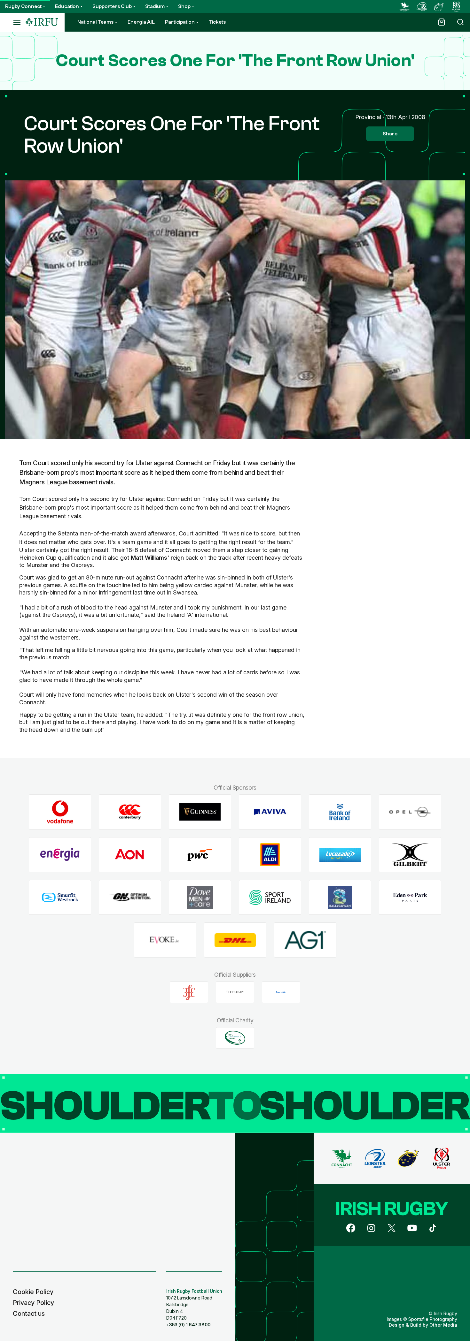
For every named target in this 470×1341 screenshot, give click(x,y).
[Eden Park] (410, 897)
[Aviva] (270, 812)
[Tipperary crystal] (235, 992)
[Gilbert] (410, 855)
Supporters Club (112, 6)
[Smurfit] (60, 897)
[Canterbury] (130, 812)
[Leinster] (421, 6)
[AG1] (305, 940)
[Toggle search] (460, 22)
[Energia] (60, 855)
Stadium (155, 6)
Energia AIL (141, 22)
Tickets (217, 22)
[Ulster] (456, 6)
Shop (184, 6)
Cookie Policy (33, 1292)
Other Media (443, 1325)
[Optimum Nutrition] (130, 897)
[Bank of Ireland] (340, 812)
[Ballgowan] (340, 897)
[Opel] (410, 812)
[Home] (42, 22)
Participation (180, 22)
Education (67, 6)
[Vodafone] (60, 812)
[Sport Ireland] (270, 897)
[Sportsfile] (281, 992)
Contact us (29, 1313)
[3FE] (189, 992)
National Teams (95, 22)
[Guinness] (200, 812)
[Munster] (439, 6)
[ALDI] (270, 855)
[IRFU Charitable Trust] (235, 1037)
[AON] (130, 855)
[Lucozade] (340, 855)
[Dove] (200, 897)
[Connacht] (404, 6)
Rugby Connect (23, 6)
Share (390, 134)
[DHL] (235, 940)
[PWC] (200, 855)
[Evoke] (165, 940)
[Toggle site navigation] (13, 22)
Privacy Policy (33, 1303)
